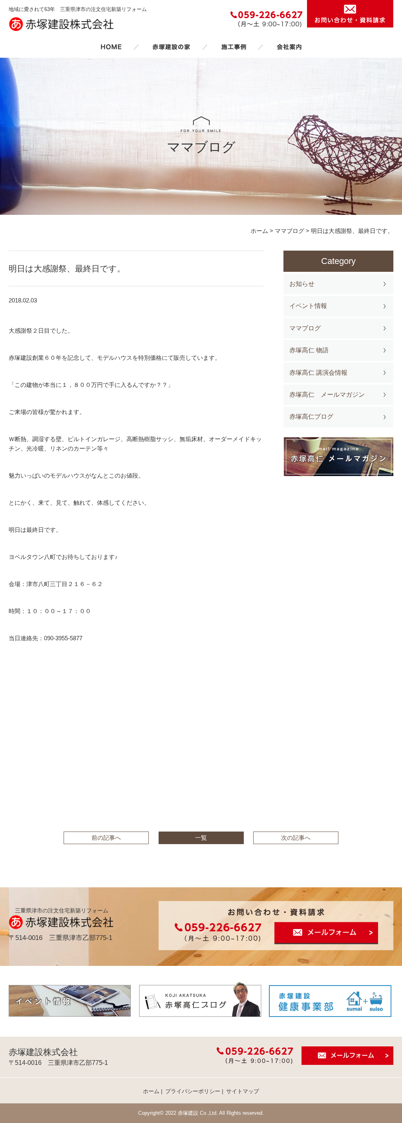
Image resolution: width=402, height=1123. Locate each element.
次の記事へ (296, 837)
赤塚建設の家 (171, 46)
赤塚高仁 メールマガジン (327, 394)
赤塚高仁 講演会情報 (318, 372)
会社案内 (289, 46)
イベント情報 (308, 305)
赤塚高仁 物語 (309, 350)
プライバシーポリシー (192, 1091)
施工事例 (233, 46)
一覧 (201, 837)
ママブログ (305, 328)
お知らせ (301, 283)
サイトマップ (242, 1091)
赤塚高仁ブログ (311, 416)
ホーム (111, 46)
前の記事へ (106, 837)
